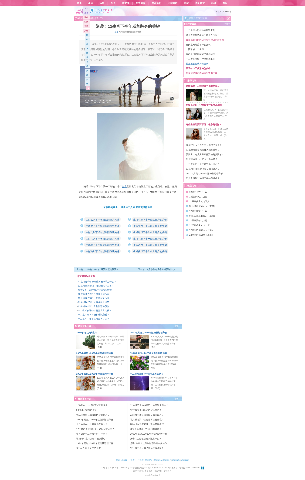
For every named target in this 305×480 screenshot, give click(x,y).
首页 (79, 3)
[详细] (99, 347)
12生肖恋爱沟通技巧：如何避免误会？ (149, 405)
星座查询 (227, 11)
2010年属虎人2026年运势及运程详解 (148, 332)
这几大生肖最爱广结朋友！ (89, 448)
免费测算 (140, 3)
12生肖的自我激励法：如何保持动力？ (95, 429)
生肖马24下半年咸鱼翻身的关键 (102, 238)
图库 (225, 3)
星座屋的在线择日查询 (197, 63)
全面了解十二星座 (195, 49)
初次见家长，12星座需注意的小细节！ (205, 105)
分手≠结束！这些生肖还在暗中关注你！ (149, 443)
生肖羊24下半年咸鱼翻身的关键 (150, 238)
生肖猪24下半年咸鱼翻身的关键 (150, 251)
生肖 (113, 3)
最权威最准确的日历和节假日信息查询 (205, 40)
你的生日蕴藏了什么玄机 (198, 44)
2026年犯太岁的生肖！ (87, 332)
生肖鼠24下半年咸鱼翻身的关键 (102, 219)
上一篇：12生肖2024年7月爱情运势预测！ (97, 269)
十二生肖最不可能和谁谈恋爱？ (93, 314)
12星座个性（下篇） (199, 192)
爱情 (86, 22)
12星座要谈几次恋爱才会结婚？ (201, 159)
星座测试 (167, 460)
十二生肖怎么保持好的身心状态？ (93, 414)
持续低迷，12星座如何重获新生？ (203, 85)
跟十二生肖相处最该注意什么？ (145, 438)
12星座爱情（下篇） (199, 211)
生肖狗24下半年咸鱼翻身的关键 (102, 251)
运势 (102, 3)
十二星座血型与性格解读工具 (200, 30)
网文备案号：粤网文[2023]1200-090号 (184, 468)
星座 (90, 3)
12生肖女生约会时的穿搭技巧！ (146, 410)
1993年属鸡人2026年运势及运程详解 (94, 374)
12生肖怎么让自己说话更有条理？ (147, 448)
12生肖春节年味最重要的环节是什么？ (97, 281)
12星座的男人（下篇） (200, 201)
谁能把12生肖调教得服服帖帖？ (92, 438)
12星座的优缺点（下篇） (201, 230)
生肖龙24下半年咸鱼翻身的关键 (102, 232)
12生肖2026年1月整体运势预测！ (94, 306)
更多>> (178, 326)
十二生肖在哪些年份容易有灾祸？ (94, 310)
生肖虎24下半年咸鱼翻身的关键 (102, 226)
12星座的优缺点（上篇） (201, 234)
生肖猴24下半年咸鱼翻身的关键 (102, 245)
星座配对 (149, 460)
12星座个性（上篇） (199, 196)
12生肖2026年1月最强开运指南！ (94, 294)
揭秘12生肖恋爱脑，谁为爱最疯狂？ (148, 424)
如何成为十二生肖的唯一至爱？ (91, 434)
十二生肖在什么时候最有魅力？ (91, 424)
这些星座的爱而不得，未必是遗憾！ (204, 124)
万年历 (218, 11)
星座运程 (185, 460)
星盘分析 (156, 3)
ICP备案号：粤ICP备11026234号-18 (116, 468)
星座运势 (176, 460)
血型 (186, 3)
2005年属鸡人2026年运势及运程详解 (94, 353)
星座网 (124, 460)
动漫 (213, 3)
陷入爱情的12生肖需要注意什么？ (147, 419)
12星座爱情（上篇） (199, 220)
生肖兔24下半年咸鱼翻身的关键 (150, 226)
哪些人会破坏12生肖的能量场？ (146, 429)
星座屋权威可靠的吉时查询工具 (201, 73)
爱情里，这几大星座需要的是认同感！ (205, 154)
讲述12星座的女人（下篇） (202, 206)
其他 (86, 31)
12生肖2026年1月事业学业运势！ (94, 302)
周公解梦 (200, 3)
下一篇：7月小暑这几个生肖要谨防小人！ (158, 269)
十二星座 (140, 460)
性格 (86, 17)
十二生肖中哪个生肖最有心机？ (93, 318)
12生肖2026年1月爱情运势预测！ (94, 298)
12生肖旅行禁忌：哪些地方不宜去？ (96, 285)
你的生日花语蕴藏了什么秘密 (200, 54)
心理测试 (172, 3)
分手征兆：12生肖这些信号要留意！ (96, 290)
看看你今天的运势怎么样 (198, 68)
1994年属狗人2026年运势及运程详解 (148, 353)
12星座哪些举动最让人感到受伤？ (203, 149)
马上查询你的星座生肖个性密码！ (202, 35)
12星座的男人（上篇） (200, 225)
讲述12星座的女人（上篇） (202, 215)
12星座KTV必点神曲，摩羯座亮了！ (204, 145)
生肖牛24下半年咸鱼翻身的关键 (150, 219)
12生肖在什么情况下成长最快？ (92, 405)
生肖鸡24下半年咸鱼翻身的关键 (150, 245)
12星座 (132, 460)
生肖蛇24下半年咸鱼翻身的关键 (150, 232)
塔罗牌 (125, 3)
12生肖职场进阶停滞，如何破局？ (147, 414)
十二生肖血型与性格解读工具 (200, 59)
